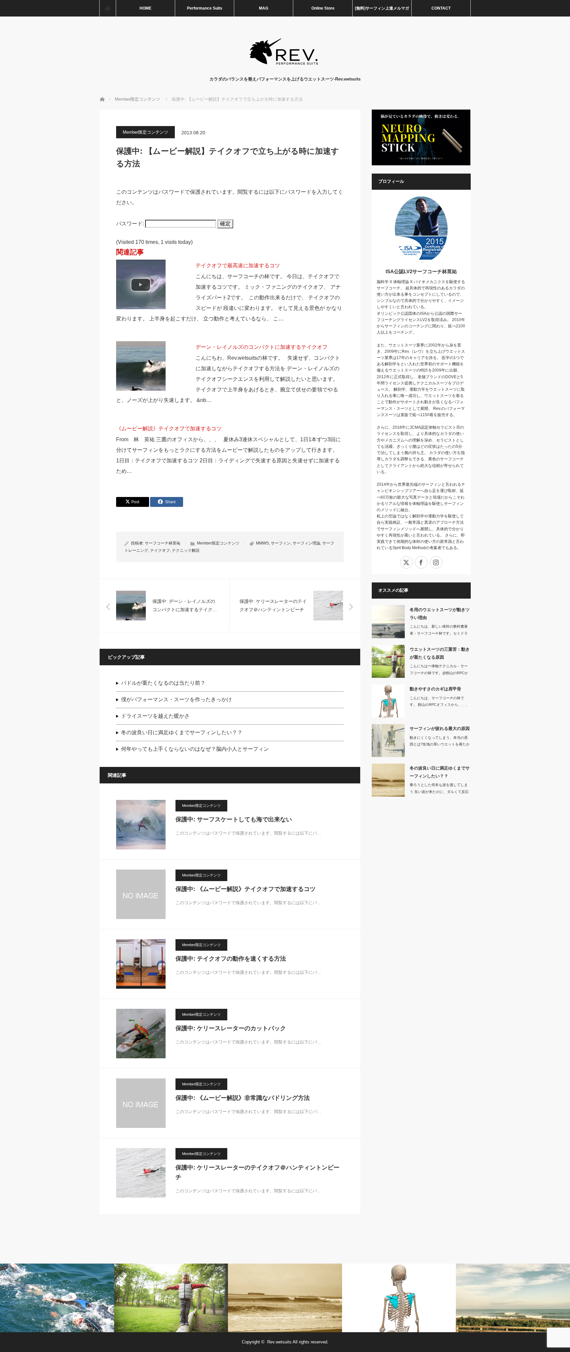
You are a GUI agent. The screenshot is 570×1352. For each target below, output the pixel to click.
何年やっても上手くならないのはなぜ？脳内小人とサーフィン (195, 749)
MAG (263, 8)
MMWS (262, 543)
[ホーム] (107, 8)
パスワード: (130, 223)
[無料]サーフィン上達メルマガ (382, 8)
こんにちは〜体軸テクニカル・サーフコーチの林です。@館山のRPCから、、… (439, 673)
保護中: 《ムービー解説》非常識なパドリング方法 (242, 1098)
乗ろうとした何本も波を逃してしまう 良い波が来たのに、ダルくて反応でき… (439, 792)
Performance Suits (204, 8)
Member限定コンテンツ (145, 132)
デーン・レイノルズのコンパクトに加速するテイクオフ (262, 347)
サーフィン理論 (306, 543)
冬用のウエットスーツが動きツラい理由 (440, 613)
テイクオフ (160, 550)
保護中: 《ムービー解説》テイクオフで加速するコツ (245, 889)
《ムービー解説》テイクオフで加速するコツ (169, 428)
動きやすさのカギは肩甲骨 (435, 688)
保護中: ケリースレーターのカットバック (230, 1028)
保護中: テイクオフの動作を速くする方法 (230, 958)
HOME (145, 8)
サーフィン (281, 543)
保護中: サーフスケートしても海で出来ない (233, 819)
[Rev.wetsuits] (285, 69)
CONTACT (441, 8)
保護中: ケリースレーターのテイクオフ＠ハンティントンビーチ (257, 1172)
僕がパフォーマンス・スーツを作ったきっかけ (176, 699)
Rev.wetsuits (279, 1341)
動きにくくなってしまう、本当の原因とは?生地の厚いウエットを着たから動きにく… (440, 744)
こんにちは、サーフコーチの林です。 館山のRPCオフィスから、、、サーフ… (439, 705)
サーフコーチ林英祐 (162, 543)
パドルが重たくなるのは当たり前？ (163, 683)
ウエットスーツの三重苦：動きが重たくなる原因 (440, 653)
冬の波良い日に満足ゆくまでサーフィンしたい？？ (181, 732)
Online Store (322, 8)
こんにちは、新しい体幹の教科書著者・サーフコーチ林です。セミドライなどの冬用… (439, 633)
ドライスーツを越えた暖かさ (155, 716)
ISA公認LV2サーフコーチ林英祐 (421, 271)
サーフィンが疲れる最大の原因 (440, 728)
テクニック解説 (186, 550)
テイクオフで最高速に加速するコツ (238, 265)
